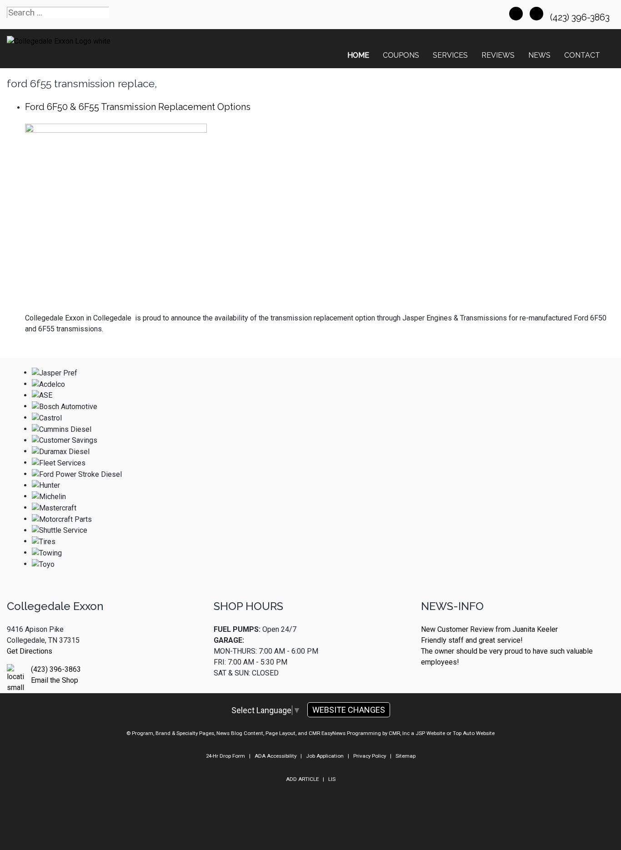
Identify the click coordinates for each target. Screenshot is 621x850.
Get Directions (29, 651)
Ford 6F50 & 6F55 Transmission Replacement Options (137, 106)
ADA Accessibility (275, 756)
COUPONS (401, 55)
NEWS (539, 55)
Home (358, 55)
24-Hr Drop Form (225, 756)
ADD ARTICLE (302, 779)
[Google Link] (536, 13)
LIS (332, 779)
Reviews (498, 55)
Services (450, 55)
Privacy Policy (369, 756)
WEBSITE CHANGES (348, 710)
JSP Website (430, 733)
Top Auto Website (474, 733)
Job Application (325, 756)
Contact (582, 55)
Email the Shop (54, 680)
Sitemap (406, 756)
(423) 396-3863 (581, 17)
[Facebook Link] (516, 13)
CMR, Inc (399, 733)
